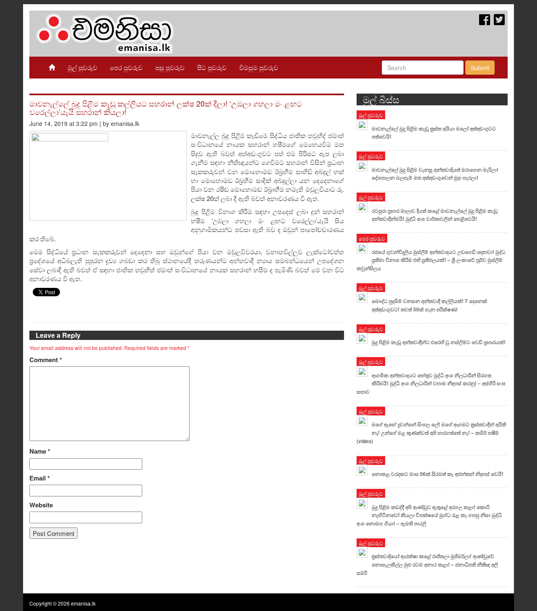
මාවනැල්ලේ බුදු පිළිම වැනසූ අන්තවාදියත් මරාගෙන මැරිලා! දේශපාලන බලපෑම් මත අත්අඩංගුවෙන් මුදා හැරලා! (435, 174)
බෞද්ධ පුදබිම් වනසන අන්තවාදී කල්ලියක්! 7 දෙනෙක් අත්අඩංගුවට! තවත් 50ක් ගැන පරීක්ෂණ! (429, 305)
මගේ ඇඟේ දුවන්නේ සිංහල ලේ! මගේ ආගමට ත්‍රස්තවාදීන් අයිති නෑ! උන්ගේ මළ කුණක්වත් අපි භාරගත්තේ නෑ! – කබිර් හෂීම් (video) (431, 432)
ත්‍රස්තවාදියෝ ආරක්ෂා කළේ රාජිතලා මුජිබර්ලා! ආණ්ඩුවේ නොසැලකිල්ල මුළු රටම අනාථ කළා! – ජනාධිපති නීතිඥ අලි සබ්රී (427, 564)
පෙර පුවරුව (126, 67)
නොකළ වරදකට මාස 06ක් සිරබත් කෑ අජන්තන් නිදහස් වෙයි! (437, 474)
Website (41, 505)
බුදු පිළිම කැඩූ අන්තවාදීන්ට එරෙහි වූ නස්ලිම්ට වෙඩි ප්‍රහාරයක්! (439, 342)
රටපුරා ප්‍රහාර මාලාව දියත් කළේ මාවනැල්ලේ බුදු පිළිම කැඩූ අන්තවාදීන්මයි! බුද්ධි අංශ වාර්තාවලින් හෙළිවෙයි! (435, 215)
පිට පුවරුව (212, 67)
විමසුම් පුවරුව (258, 67)
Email (39, 478)
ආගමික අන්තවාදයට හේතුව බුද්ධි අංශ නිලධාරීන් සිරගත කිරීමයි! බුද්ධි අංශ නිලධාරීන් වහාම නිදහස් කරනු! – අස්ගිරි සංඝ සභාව (431, 383)
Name (39, 451)
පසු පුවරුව (170, 67)
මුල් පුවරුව (82, 67)
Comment (45, 359)
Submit (480, 67)
